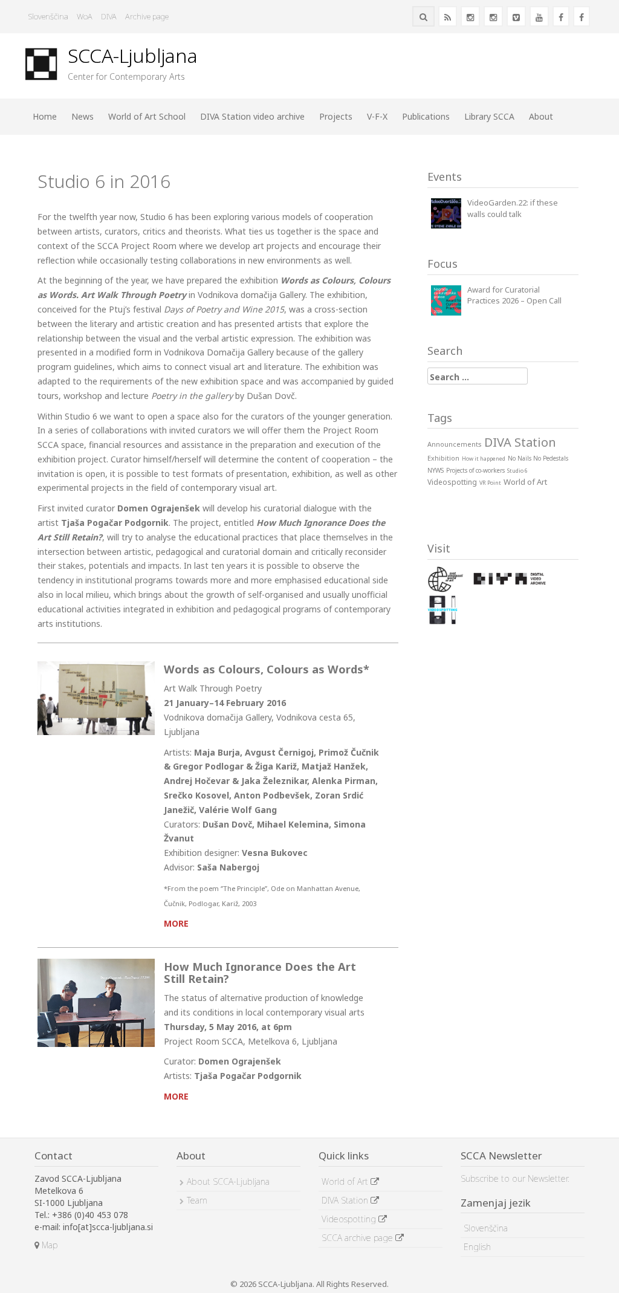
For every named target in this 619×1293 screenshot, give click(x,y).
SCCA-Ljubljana (133, 55)
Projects (335, 116)
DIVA (109, 16)
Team (197, 1200)
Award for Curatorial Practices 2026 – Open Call (514, 295)
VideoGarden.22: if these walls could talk (512, 208)
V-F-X (377, 116)
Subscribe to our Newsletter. (515, 1178)
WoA (84, 16)
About (541, 116)
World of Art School (147, 116)
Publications (426, 116)
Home (45, 116)
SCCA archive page (358, 1237)
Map (48, 1245)
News (82, 116)
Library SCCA (489, 116)
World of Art (346, 1181)
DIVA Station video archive (252, 116)
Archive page (147, 16)
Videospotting (350, 1219)
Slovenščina (48, 16)
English (477, 1246)
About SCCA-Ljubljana (228, 1181)
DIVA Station (346, 1200)
